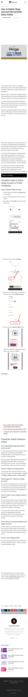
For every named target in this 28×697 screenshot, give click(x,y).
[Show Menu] (1, 2)
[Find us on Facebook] (11, 693)
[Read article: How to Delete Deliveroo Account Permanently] (4, 669)
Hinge (20, 86)
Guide (15, 605)
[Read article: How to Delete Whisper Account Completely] (4, 650)
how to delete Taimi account (13, 576)
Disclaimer (6, 681)
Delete (11, 605)
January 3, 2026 (11, 652)
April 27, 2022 (16, 17)
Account (6, 605)
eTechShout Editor (6, 17)
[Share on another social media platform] (14, 613)
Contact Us (15, 681)
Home (2, 6)
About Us (21, 681)
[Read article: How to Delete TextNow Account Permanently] (4, 657)
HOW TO (6, 6)
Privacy (10, 681)
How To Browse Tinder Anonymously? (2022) (15, 429)
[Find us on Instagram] (15, 693)
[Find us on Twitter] (13, 693)
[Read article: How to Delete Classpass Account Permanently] (4, 663)
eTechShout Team (14, 682)
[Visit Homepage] (13, 2)
